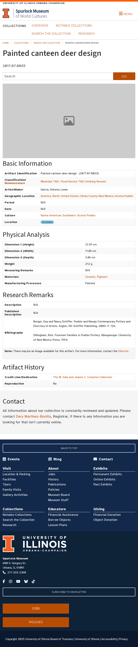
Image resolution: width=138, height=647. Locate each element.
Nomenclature (15, 183)
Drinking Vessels (95, 181)
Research (86, 33)
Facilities (9, 479)
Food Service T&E (72, 181)
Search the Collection (51, 33)
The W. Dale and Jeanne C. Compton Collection (82, 377)
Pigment (102, 277)
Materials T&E (50, 181)
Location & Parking (16, 474)
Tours (7, 484)
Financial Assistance (63, 515)
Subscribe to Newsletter (69, 591)
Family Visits (12, 490)
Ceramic (90, 277)
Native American (51, 215)
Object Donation (105, 520)
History (53, 479)
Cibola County (88, 196)
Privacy (123, 639)
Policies (53, 490)
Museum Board (59, 495)
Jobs (51, 474)
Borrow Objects (59, 520)
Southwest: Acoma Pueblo (79, 215)
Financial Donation (107, 515)
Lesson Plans (57, 525)
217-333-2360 (16, 572)
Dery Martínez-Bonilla (33, 416)
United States (69, 196)
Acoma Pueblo (124, 196)
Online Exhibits (104, 479)
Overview (40, 25)
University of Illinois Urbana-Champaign (34, 3)
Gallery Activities (15, 495)
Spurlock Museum (15, 558)
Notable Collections (74, 25)
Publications (57, 484)
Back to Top (69, 448)
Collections (21, 43)
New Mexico (106, 196)
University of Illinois (87, 639)
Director (123, 351)
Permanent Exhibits (107, 474)
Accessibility (109, 639)
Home (6, 43)
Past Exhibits (102, 484)
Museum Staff (58, 500)
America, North (50, 196)
